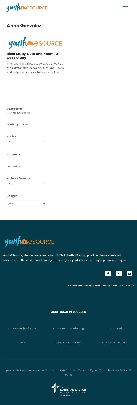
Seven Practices (80, 285)
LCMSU (22, 342)
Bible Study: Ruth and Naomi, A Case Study (32, 55)
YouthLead (114, 328)
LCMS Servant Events (68, 342)
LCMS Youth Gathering (68, 328)
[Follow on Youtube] (129, 273)
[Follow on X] (119, 273)
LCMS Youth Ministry (22, 328)
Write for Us (112, 285)
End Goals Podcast (114, 342)
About (97, 285)
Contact (128, 285)
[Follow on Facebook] (108, 273)
